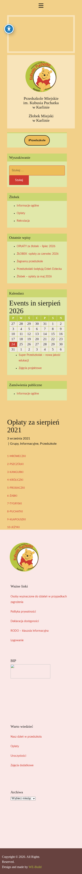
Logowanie (17, 640)
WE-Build (35, 867)
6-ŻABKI (12, 496)
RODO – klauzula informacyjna (30, 630)
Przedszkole (48, 443)
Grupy (14, 443)
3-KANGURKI (15, 472)
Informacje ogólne (28, 205)
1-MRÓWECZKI (16, 456)
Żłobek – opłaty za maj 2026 (34, 276)
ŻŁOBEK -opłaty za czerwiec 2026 (38, 254)
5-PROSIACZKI (16, 488)
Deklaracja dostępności (25, 621)
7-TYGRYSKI (14, 503)
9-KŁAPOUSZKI (16, 519)
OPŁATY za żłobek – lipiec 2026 (36, 246)
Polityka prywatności (23, 611)
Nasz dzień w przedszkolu (26, 736)
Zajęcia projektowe (30, 368)
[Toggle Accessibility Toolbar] (9, 29)
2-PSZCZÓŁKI (15, 464)
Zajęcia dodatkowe (22, 765)
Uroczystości (18, 756)
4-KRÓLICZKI (15, 480)
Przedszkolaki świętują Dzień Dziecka (39, 269)
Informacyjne (29, 443)
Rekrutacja (23, 220)
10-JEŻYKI (13, 527)
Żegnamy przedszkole (30, 261)
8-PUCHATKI (15, 511)
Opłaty (21, 213)
